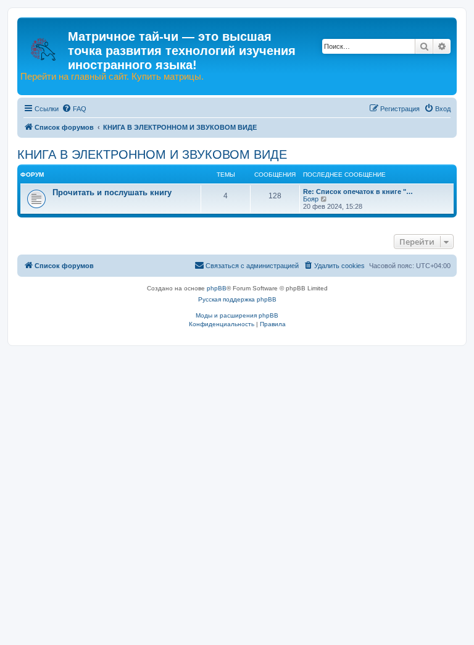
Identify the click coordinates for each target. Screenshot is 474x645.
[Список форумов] (44, 43)
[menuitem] (74, 108)
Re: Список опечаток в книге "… (358, 191)
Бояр (310, 199)
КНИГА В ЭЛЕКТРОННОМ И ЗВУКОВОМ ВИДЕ (152, 154)
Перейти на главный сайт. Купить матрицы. (112, 76)
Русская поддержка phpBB (237, 299)
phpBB (217, 288)
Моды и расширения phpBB (237, 315)
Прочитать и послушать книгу (112, 192)
